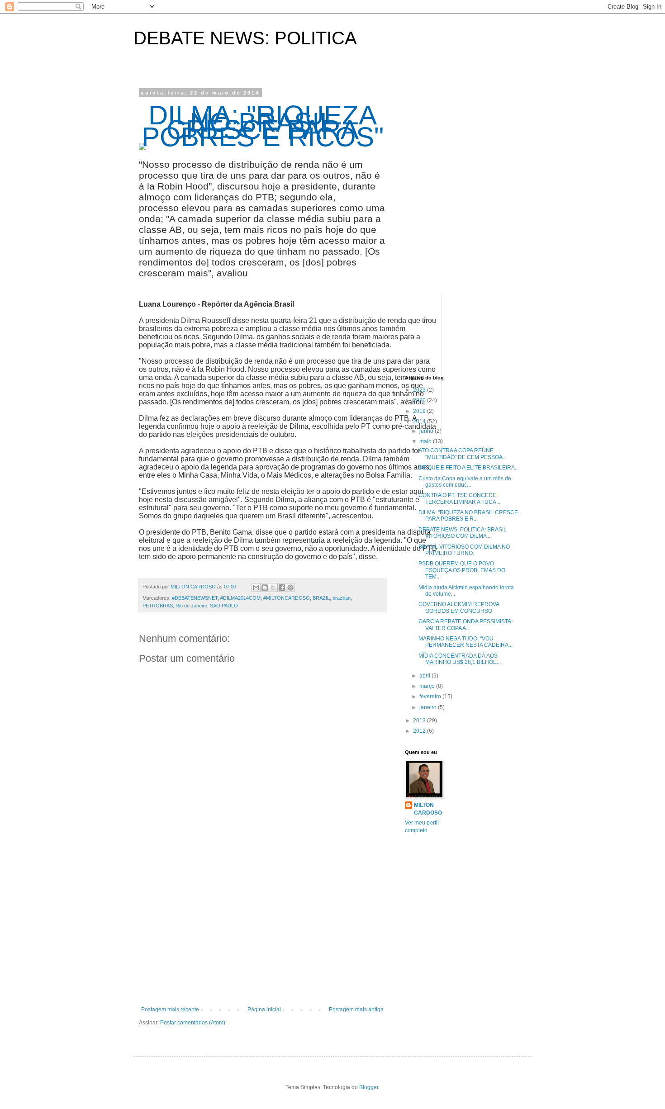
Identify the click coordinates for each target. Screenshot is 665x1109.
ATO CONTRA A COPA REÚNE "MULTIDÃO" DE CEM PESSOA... (462, 453)
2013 (420, 720)
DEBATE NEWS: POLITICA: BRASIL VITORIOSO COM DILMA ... (462, 532)
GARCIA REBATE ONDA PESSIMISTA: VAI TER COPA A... (465, 624)
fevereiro (430, 696)
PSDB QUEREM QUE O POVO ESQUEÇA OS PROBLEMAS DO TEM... (461, 570)
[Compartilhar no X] (273, 587)
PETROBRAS (157, 605)
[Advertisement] (262, 931)
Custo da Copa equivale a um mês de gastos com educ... (464, 481)
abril (425, 676)
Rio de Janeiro (191, 605)
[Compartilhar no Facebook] (281, 587)
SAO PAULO (224, 605)
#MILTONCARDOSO (286, 598)
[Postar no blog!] (264, 587)
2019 (420, 411)
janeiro (428, 707)
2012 (420, 731)
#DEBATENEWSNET (195, 598)
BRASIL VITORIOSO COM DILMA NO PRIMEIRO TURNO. (464, 550)
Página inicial (264, 1009)
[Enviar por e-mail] (256, 587)
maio (426, 441)
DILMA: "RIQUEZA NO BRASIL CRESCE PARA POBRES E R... (468, 515)
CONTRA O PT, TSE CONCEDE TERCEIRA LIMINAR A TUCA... (459, 498)
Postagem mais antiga (356, 1009)
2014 (420, 421)
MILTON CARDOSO (428, 809)
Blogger (368, 1087)
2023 (420, 390)
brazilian (341, 598)
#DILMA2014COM (240, 598)
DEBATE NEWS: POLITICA (245, 38)
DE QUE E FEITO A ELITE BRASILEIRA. (467, 467)
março (427, 686)
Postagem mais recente (170, 1009)
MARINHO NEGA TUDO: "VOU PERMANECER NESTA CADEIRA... (465, 641)
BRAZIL (321, 598)
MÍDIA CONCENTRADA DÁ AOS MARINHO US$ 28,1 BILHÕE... (459, 659)
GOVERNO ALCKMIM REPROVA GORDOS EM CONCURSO (458, 607)
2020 (420, 400)
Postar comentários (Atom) (192, 1022)
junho (427, 431)
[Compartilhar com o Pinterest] (290, 587)
